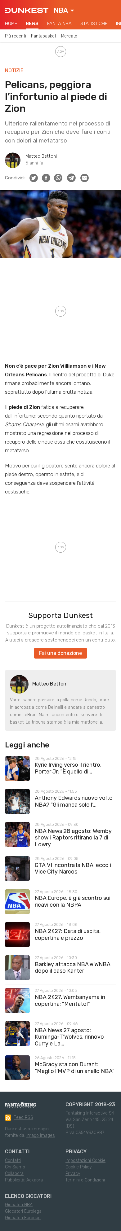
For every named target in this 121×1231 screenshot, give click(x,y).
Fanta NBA (59, 23)
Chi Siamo (15, 1167)
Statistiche (93, 23)
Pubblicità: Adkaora (24, 1180)
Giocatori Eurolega (23, 1211)
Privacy (72, 1173)
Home (11, 23)
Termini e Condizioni (85, 1180)
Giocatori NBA (19, 1204)
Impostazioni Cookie (85, 1160)
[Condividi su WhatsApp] (58, 178)
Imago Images (40, 1135)
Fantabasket (43, 36)
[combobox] (63, 10)
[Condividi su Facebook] (46, 178)
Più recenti (15, 36)
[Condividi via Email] (84, 178)
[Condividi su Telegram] (71, 178)
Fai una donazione (60, 653)
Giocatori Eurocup (23, 1217)
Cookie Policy (78, 1167)
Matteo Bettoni (41, 156)
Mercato (69, 36)
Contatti (13, 1160)
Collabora (14, 1173)
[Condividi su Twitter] (33, 178)
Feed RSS (23, 1117)
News (32, 23)
